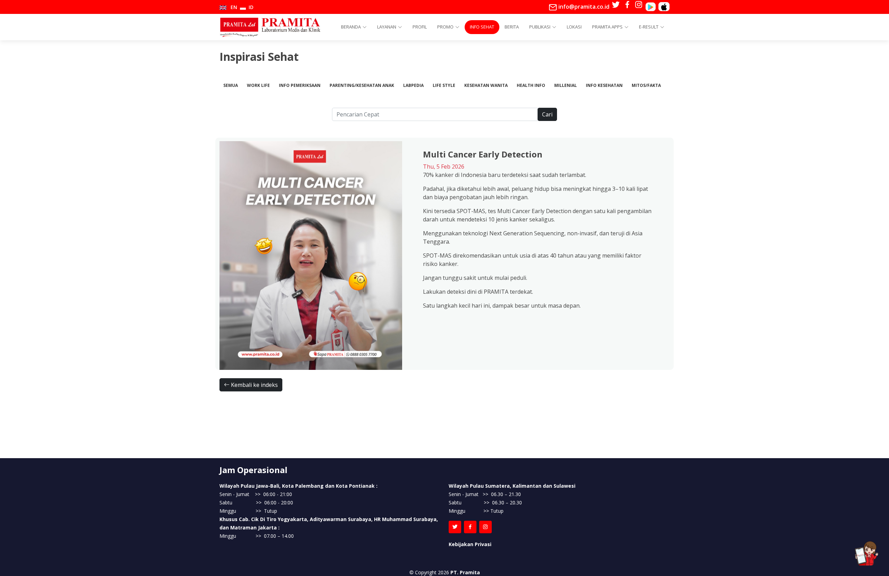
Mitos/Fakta (646, 85)
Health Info (531, 85)
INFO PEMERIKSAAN (300, 85)
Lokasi (574, 27)
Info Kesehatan (604, 85)
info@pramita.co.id (583, 6)
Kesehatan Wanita (486, 85)
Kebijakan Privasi (470, 544)
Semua (230, 85)
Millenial (565, 85)
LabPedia (413, 85)
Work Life (258, 85)
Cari (547, 114)
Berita (512, 27)
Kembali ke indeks (254, 385)
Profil (420, 27)
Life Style (444, 85)
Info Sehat (482, 27)
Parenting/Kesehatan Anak (362, 85)
